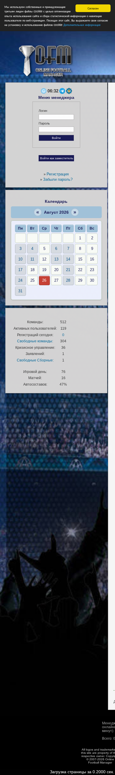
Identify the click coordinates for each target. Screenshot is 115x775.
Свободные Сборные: (35, 360)
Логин (43, 110)
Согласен (93, 8)
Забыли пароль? (58, 179)
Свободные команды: (35, 341)
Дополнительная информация (82, 24)
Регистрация (58, 174)
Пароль (44, 123)
